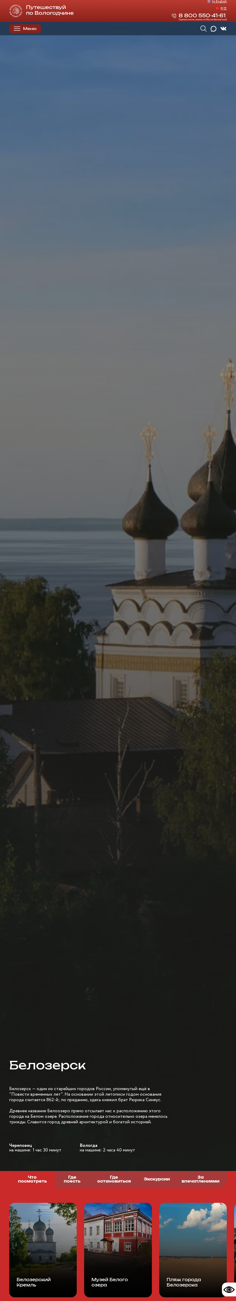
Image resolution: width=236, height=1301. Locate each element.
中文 (223, 8)
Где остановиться (114, 1179)
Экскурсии (157, 1179)
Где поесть (72, 1179)
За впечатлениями (200, 1179)
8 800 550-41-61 (202, 15)
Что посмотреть (32, 1179)
